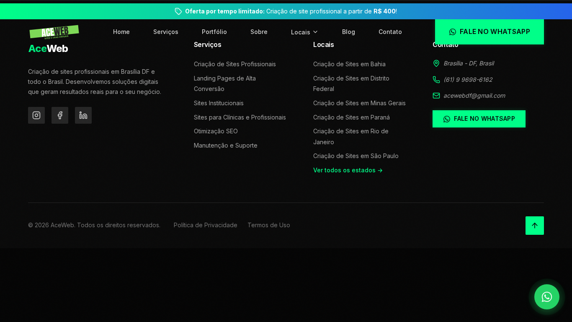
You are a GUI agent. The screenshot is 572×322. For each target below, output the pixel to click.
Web (48, 48)
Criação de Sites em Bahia (349, 64)
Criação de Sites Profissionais (235, 64)
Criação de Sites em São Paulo (356, 155)
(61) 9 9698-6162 (467, 79)
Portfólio (214, 31)
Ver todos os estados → (348, 170)
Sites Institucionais (219, 102)
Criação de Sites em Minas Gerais (359, 102)
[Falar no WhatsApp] (546, 296)
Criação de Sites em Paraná (351, 117)
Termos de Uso (268, 225)
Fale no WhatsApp (484, 118)
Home (121, 31)
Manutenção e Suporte (226, 145)
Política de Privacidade (205, 225)
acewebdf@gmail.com (474, 95)
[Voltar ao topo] (535, 225)
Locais (300, 32)
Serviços (165, 31)
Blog (348, 31)
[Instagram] (36, 115)
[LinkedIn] (83, 115)
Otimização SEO (216, 131)
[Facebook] (60, 115)
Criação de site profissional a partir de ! (291, 11)
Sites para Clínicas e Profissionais (240, 117)
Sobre (259, 31)
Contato (390, 31)
